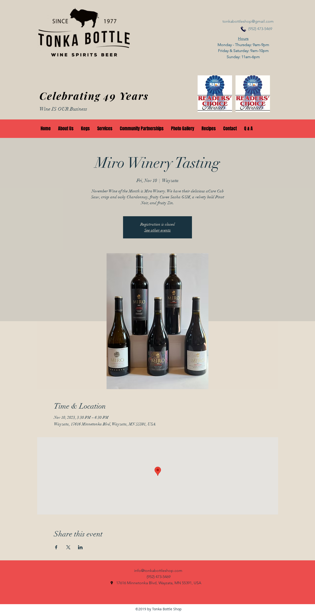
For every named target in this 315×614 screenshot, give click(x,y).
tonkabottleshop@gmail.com (248, 21)
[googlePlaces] (111, 583)
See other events (157, 230)
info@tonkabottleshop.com (158, 570)
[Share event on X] (68, 547)
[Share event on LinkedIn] (80, 547)
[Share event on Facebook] (56, 547)
